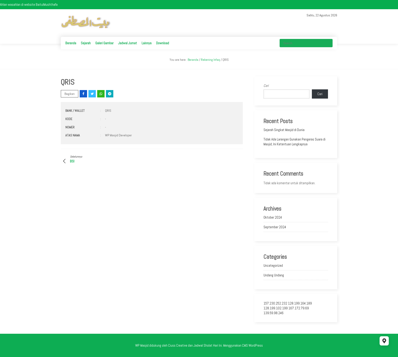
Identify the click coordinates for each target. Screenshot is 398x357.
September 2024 (274, 227)
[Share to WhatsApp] (101, 94)
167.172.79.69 (298, 308)
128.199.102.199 (275, 308)
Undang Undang (273, 275)
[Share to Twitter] (92, 94)
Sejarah (86, 43)
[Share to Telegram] (110, 94)
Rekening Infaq (210, 60)
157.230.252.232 (275, 303)
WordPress (256, 345)
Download (162, 43)
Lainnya (147, 43)
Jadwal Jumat (127, 43)
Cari (266, 85)
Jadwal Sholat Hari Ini (207, 345)
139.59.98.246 (273, 313)
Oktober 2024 (272, 217)
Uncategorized (273, 265)
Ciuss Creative (177, 345)
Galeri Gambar (104, 43)
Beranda (70, 43)
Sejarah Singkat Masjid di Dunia (283, 130)
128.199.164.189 (300, 303)
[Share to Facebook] (84, 94)
